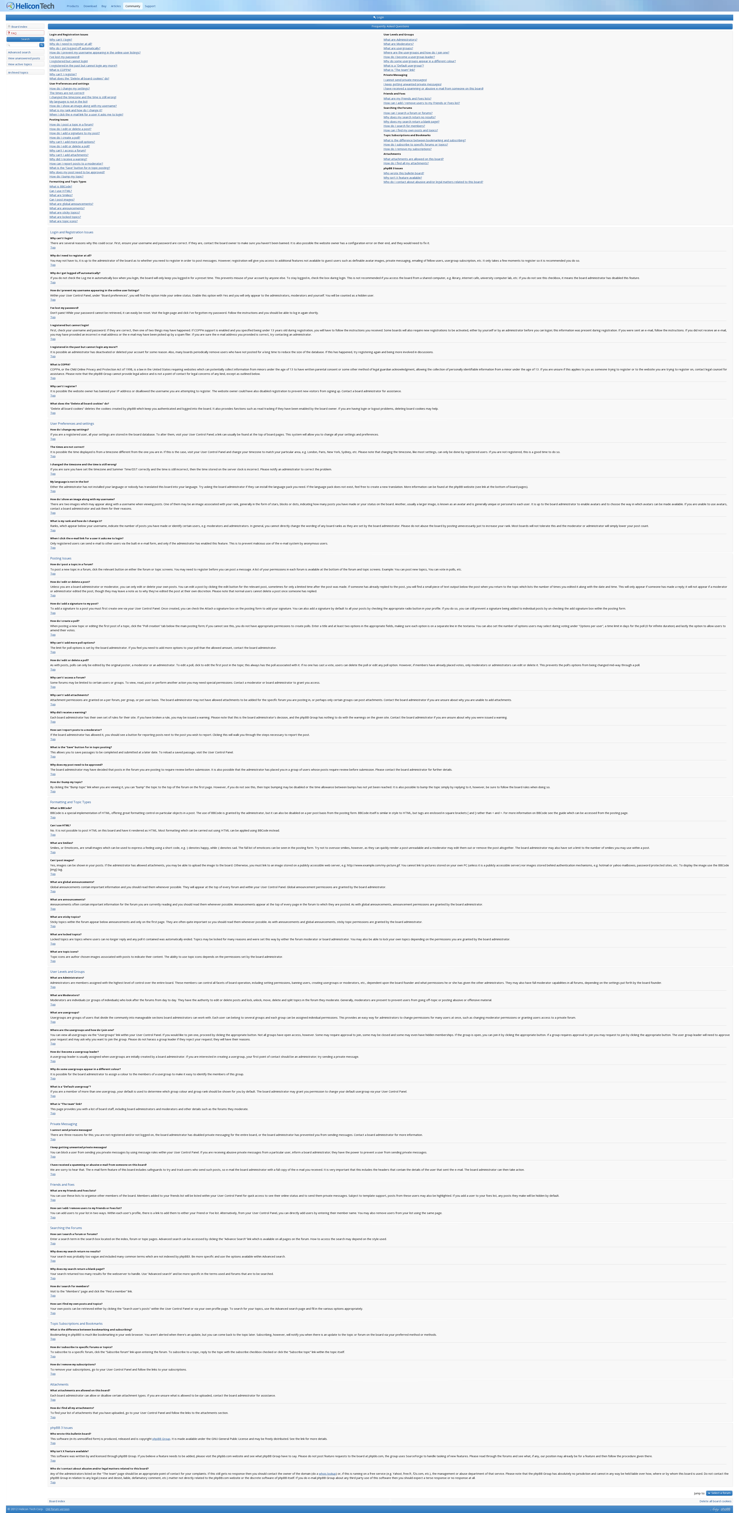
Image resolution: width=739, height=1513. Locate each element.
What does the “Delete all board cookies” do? (79, 78)
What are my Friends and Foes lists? (407, 98)
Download (90, 6)
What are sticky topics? (64, 212)
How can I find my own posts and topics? (411, 130)
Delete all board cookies (715, 1501)
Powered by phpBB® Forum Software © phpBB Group (725, 1509)
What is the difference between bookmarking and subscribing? (425, 140)
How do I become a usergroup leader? (409, 57)
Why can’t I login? (60, 39)
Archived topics (18, 72)
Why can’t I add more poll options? (72, 142)
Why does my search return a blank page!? (412, 121)
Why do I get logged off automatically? (74, 48)
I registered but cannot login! (68, 61)
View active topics (20, 64)
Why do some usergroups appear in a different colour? (420, 61)
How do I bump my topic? (66, 176)
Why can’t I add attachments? (69, 155)
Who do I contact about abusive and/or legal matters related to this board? (433, 182)
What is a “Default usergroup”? (404, 65)
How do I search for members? (404, 126)
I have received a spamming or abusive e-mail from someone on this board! (433, 88)
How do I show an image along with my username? (83, 106)
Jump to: (699, 1493)
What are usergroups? (398, 48)
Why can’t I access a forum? (67, 150)
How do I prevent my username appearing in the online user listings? (95, 52)
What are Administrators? (400, 39)
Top (53, 247)
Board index (19, 26)
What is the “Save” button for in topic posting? (79, 168)
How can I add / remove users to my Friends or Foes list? (422, 103)
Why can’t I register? (63, 74)
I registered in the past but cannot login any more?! (83, 65)
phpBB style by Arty (714, 1509)
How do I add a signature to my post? (74, 133)
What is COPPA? (60, 70)
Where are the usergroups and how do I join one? (416, 52)
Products (73, 6)
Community (132, 6)
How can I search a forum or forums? (408, 113)
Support (150, 6)
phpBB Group (161, 1439)
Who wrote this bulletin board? (404, 173)
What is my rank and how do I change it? (75, 110)
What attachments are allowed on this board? (414, 159)
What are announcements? (67, 208)
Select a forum (721, 1493)
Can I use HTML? (60, 191)
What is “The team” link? (399, 70)
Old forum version (57, 1509)
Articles (116, 6)
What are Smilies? (61, 195)
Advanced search (19, 52)
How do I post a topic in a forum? (71, 124)
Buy (103, 6)
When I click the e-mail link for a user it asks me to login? (86, 114)
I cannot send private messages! (405, 80)
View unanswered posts (24, 58)
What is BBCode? (60, 186)
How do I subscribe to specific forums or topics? (416, 144)
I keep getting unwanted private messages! (412, 84)
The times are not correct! (66, 93)
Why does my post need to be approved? (77, 172)
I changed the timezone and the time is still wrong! (82, 97)
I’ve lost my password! (64, 57)
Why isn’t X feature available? (403, 177)
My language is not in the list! (68, 101)
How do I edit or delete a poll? (69, 146)
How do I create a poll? (64, 137)
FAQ (14, 33)
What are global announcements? (71, 204)
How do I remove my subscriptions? (408, 149)
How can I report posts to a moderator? (76, 163)
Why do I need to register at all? (70, 44)
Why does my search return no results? (410, 117)
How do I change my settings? (69, 88)
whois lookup (327, 1473)
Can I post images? (62, 199)
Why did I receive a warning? (68, 159)
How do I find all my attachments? (406, 163)
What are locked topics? (65, 217)
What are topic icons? (63, 221)
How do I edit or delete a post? (70, 129)
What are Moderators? (399, 44)
